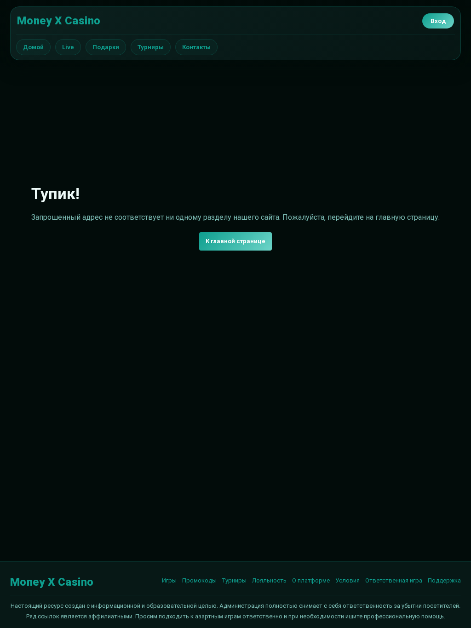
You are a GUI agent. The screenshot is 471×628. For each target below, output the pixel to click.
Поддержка (444, 580)
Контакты (196, 47)
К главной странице (235, 241)
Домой (33, 47)
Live (68, 47)
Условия (347, 580)
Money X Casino (59, 20)
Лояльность (269, 580)
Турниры (151, 47)
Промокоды (199, 580)
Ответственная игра (393, 580)
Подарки (105, 47)
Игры (169, 580)
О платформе (311, 580)
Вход (438, 20)
